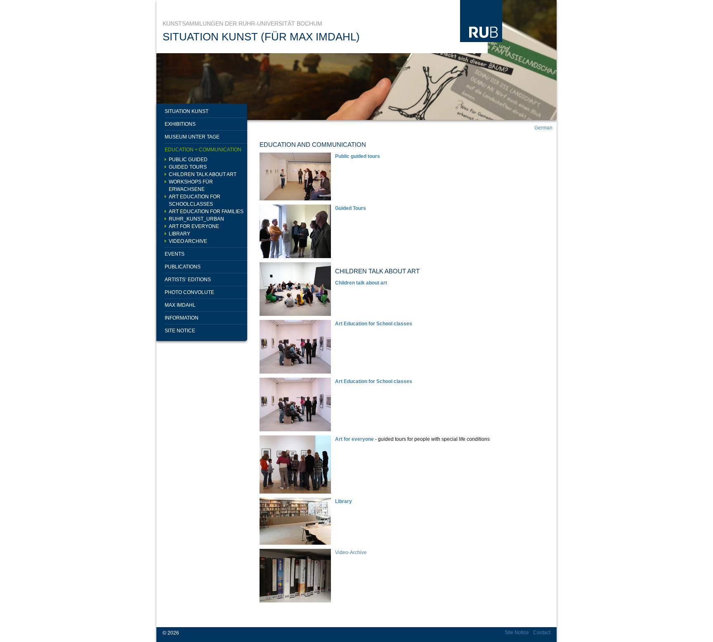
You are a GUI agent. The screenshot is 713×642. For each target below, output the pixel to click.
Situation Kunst (186, 111)
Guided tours (188, 167)
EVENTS (174, 254)
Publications (183, 267)
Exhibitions (180, 124)
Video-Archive (351, 552)
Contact (541, 632)
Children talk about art (202, 174)
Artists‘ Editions (188, 279)
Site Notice (180, 331)
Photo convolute (189, 292)
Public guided (188, 159)
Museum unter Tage (192, 137)
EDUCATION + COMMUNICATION (203, 150)
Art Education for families (206, 211)
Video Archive (188, 241)
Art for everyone (194, 226)
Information (181, 318)
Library (179, 234)
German (543, 128)
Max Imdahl (180, 305)
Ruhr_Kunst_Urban (196, 219)
